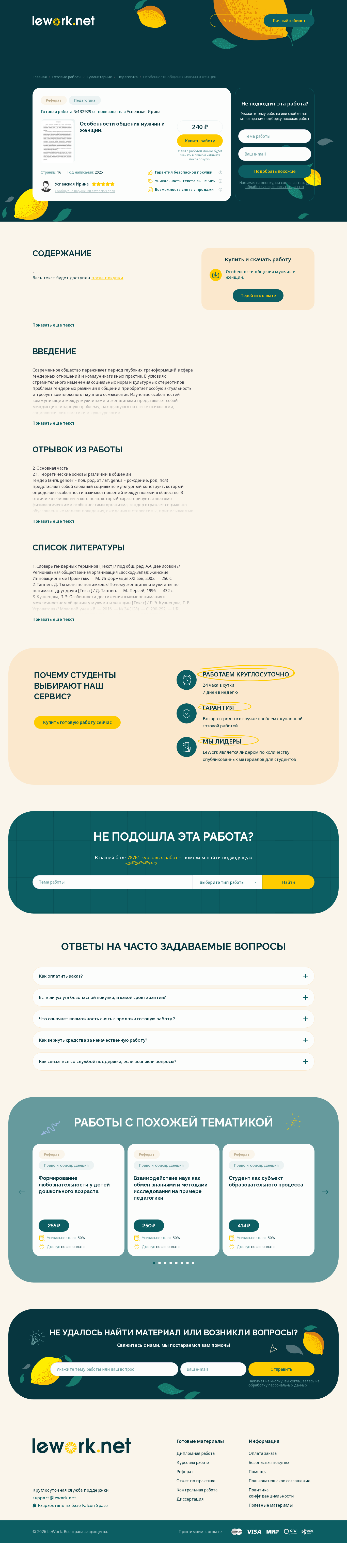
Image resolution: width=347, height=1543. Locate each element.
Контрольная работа (197, 1490)
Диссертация (190, 1499)
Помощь (257, 1471)
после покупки (107, 278)
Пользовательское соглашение (279, 1481)
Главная (40, 76)
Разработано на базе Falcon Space (73, 1505)
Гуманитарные (99, 76)
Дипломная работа (196, 1453)
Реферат (185, 1471)
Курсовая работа (193, 1462)
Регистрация (235, 20)
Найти (288, 882)
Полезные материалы (271, 1505)
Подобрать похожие (274, 171)
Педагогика (127, 76)
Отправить (281, 1369)
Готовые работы (66, 76)
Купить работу (200, 141)
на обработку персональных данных (277, 184)
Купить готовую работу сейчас (77, 722)
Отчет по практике (196, 1481)
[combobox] (227, 882)
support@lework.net (54, 1498)
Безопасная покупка (269, 1462)
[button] (22, 1192)
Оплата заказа (263, 1453)
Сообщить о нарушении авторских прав (85, 191)
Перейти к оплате (258, 295)
